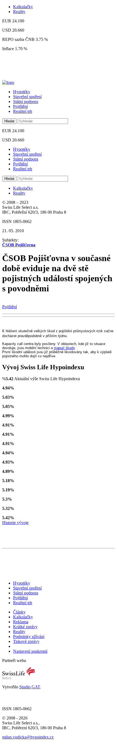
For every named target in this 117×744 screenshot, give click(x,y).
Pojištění (20, 106)
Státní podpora (25, 101)
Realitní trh (22, 111)
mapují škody (64, 348)
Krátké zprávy (25, 626)
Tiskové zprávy (26, 641)
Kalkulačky (23, 6)
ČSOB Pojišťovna (18, 245)
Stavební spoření (27, 96)
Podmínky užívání (28, 636)
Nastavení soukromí (30, 651)
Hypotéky (21, 91)
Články (19, 612)
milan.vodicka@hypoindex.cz (28, 737)
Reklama (20, 621)
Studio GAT (29, 687)
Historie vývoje (15, 522)
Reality (19, 11)
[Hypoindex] (8, 82)
